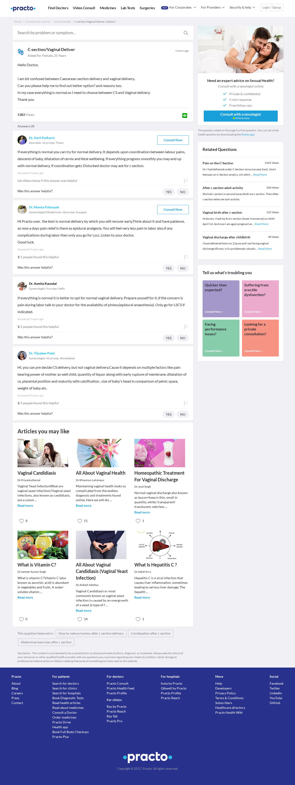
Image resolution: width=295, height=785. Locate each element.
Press (15, 698)
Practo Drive (61, 722)
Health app (60, 727)
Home (17, 21)
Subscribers (223, 703)
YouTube (276, 698)
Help (218, 683)
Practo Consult (117, 683)
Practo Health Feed (120, 688)
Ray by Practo (117, 706)
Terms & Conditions (229, 698)
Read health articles (66, 703)
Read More (260, 174)
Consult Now (173, 140)
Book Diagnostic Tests (68, 698)
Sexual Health (63, 21)
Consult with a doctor (38, 21)
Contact (17, 703)
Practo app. (248, 134)
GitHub (275, 703)
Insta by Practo (171, 683)
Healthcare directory (230, 708)
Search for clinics (64, 688)
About (16, 683)
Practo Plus (60, 737)
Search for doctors (65, 683)
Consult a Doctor (64, 712)
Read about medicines (68, 708)
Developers (223, 688)
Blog (15, 688)
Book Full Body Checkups (70, 732)
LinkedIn (276, 693)
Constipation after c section (151, 633)
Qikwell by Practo (173, 688)
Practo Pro (114, 721)
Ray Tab (112, 716)
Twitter (275, 688)
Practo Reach (116, 711)
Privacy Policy (225, 693)
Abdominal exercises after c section (46, 642)
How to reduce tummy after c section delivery (91, 633)
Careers (17, 693)
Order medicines (64, 717)
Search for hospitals (66, 693)
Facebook (276, 683)
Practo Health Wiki (229, 712)
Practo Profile (117, 693)
